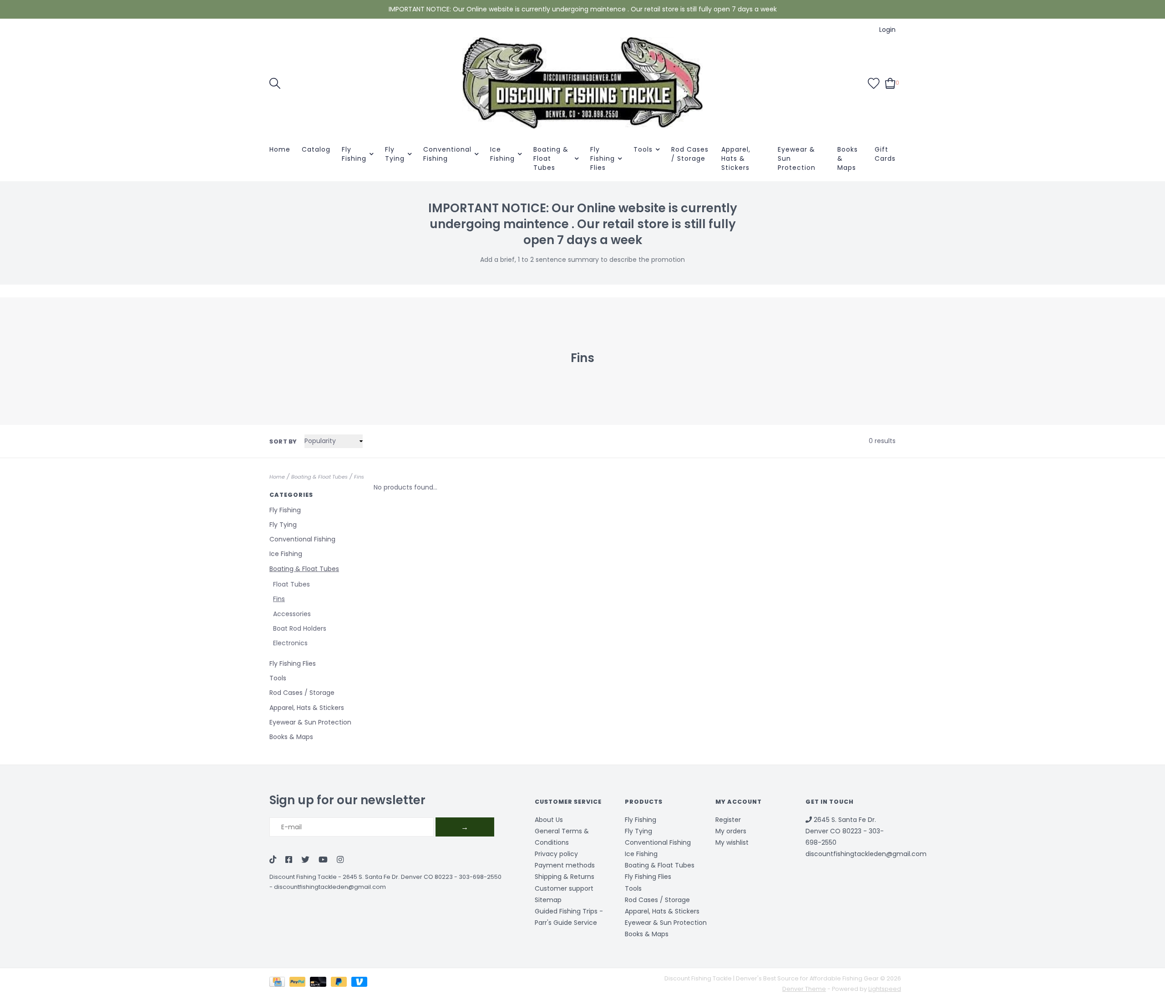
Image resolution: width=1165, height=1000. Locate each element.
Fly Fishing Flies (602, 158)
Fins (359, 476)
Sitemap (548, 899)
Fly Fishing (354, 154)
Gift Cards (885, 154)
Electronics (290, 643)
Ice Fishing (502, 154)
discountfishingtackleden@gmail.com (330, 887)
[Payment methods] (279, 983)
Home (279, 149)
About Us (549, 819)
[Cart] (890, 82)
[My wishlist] (874, 82)
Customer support (564, 888)
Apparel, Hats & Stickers (735, 158)
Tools (643, 149)
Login (887, 29)
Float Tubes (291, 584)
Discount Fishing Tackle (303, 877)
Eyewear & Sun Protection (797, 158)
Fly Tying (395, 154)
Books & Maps (847, 158)
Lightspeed (884, 989)
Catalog (316, 149)
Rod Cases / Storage (690, 154)
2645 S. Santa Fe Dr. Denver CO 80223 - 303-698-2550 (422, 877)
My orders (730, 831)
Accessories (292, 613)
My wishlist (732, 842)
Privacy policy (556, 853)
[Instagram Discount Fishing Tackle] (340, 860)
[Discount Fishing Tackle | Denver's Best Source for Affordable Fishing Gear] (582, 82)
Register (728, 819)
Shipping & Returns (564, 876)
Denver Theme (804, 989)
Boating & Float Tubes (550, 158)
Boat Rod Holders (299, 628)
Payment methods (565, 865)
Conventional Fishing (447, 154)
